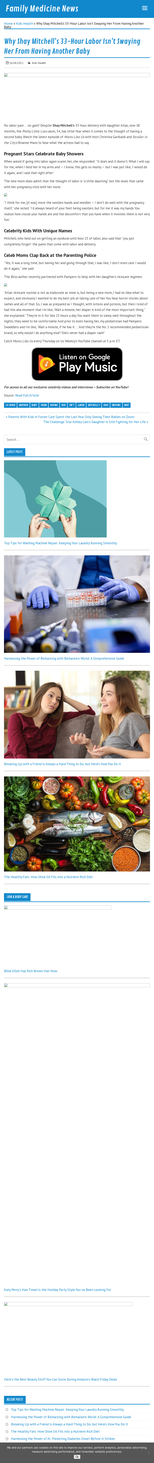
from (44, 405)
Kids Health (24, 23)
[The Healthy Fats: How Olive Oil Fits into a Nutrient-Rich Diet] (77, 870)
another (23, 405)
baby (34, 405)
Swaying (116, 405)
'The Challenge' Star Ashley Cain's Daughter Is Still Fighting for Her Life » (95, 422)
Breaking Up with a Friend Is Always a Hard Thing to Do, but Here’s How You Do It (62, 764)
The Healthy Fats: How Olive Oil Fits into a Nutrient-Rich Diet (48, 877)
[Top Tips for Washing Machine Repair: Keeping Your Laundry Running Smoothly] (55, 536)
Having (54, 405)
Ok (77, 1456)
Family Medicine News (42, 9)
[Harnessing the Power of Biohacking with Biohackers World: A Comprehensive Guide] (77, 651)
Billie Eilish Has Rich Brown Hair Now (30, 971)
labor (81, 405)
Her (63, 405)
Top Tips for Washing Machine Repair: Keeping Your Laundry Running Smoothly (60, 543)
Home (8, 23)
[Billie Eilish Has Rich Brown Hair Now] (57, 908)
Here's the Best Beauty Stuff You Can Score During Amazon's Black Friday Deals (60, 1379)
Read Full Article (27, 395)
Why (126, 405)
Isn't (71, 405)
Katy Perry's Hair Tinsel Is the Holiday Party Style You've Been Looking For (57, 1290)
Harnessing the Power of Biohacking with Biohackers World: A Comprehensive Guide (64, 658)
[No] (149, 1453)
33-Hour (10, 405)
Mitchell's (94, 405)
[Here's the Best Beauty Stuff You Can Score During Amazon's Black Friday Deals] (68, 1305)
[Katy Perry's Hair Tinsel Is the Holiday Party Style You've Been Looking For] (77, 986)
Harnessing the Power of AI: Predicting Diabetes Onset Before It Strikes (63, 1438)
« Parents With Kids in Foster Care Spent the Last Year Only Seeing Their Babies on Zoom (70, 417)
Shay (105, 405)
